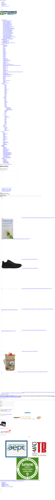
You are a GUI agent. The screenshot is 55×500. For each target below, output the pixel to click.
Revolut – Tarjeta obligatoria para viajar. (7, 24)
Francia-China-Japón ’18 (5, 58)
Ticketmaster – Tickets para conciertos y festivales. (8, 38)
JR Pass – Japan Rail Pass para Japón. (7, 27)
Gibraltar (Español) (8, 108)
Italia (5, 99)
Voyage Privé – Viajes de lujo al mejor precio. (7, 29)
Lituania (5, 101)
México (5, 128)
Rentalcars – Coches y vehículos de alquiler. (7, 23)
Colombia (6, 127)
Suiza (5, 113)
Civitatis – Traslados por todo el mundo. (7, 34)
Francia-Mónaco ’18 (5, 59)
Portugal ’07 (4, 77)
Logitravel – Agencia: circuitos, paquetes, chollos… (8, 32)
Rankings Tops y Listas (5, 150)
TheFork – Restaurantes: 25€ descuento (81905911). (8, 26)
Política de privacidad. (9, 414)
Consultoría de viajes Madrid (6, 43)
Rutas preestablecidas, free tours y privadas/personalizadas (9, 42)
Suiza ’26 (4, 47)
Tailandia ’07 (4, 78)
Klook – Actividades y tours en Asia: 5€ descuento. (8, 35)
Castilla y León (4, 137)
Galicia (4, 140)
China (5, 115)
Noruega (6, 104)
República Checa (6, 110)
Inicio (0, 164)
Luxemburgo (6, 102)
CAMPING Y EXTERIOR (5, 162)
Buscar (9, 194)
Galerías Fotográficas (5, 151)
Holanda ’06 (4, 81)
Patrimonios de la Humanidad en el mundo (7, 153)
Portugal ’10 (4, 72)
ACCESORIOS (4, 159)
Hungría (5, 96)
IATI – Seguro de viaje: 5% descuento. (7, 37)
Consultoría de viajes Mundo (6, 40)
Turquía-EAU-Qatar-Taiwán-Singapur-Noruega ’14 (8, 64)
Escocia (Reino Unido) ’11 (5, 70)
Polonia (5, 105)
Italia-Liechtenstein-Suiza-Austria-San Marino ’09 (8, 74)
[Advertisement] (14, 17)
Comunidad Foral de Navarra (6, 142)
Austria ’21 (4, 54)
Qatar (5, 120)
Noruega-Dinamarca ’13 (5, 67)
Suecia (5, 112)
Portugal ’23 (4, 51)
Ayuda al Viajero (5, 148)
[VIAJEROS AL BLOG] (8, 14)
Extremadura (4, 139)
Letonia (5, 100)
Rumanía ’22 (4, 53)
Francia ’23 (4, 50)
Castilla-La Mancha (5, 136)
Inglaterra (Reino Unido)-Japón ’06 (6, 80)
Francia (5, 94)
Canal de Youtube (5, 147)
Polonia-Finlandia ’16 (5, 62)
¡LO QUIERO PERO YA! (6, 191)
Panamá (5, 129)
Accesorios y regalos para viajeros (6, 156)
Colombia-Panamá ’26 (5, 45)
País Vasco (4, 143)
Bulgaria (6, 88)
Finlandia (6, 93)
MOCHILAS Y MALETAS (5, 161)
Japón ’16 (4, 61)
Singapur (6, 121)
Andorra (6, 86)
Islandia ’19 (4, 56)
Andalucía (4, 132)
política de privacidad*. (9, 409)
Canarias (4, 135)
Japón (5, 118)
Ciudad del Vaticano (7, 89)
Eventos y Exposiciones (5, 155)
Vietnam (5, 124)
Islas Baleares (4, 134)
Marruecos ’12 (4, 69)
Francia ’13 (4, 66)
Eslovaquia (6, 91)
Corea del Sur (6, 116)
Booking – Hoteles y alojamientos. (6, 21)
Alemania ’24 (4, 48)
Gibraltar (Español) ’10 (5, 73)
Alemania (6, 85)
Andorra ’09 (4, 75)
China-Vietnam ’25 (5, 46)
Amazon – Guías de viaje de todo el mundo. (7, 31)
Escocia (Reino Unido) (8, 107)
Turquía (5, 123)
